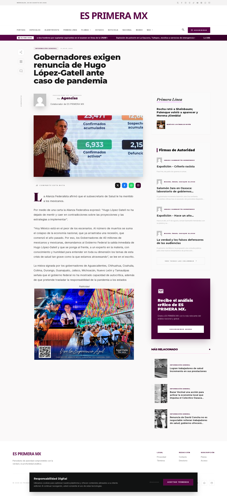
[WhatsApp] (131, 185)
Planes (204, 457)
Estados (99, 30)
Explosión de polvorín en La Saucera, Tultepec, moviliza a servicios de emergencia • (150, 38)
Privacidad (154, 482)
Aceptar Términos (178, 482)
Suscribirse (199, 30)
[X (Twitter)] (117, 185)
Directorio (183, 460)
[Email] (209, 2)
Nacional (127, 30)
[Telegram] (201, 2)
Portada (21, 30)
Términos (161, 460)
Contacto (183, 457)
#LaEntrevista (52, 30)
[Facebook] (182, 2)
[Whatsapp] (205, 2)
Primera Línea (70, 30)
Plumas (86, 30)
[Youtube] (197, 2)
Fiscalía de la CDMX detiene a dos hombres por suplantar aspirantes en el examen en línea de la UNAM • (54, 38)
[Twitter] (178, 2)
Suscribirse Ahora (181, 329)
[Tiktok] (193, 2)
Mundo (139, 30)
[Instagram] (186, 2)
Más (150, 30)
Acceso (204, 460)
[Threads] (189, 2)
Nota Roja (113, 30)
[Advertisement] (180, 65)
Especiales (35, 30)
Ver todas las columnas (181, 261)
